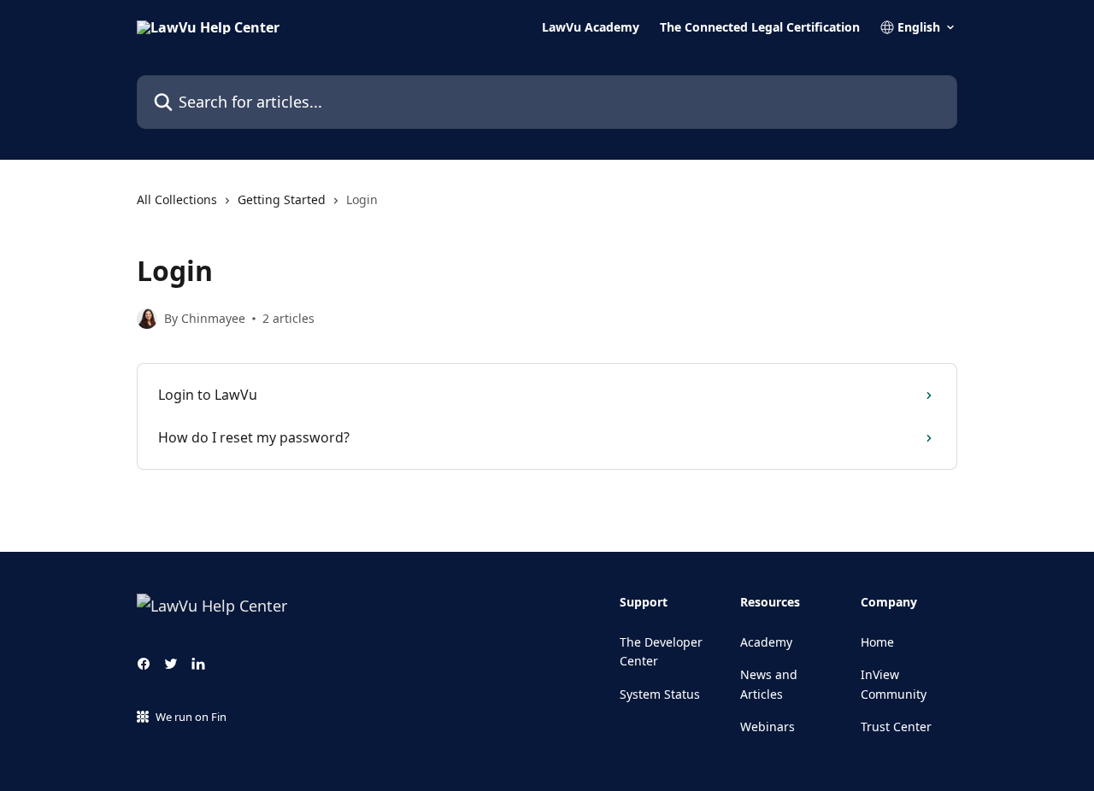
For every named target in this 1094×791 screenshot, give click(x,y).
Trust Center (896, 726)
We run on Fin (191, 716)
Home (877, 642)
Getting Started (282, 199)
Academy (766, 642)
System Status (660, 694)
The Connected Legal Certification (760, 27)
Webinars (767, 726)
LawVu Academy (590, 27)
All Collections (177, 199)
